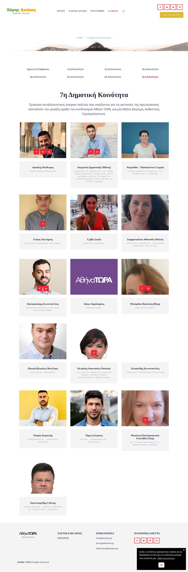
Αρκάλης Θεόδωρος (43, 167)
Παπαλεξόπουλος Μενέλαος (43, 368)
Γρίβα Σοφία (94, 239)
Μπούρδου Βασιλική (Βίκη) (145, 303)
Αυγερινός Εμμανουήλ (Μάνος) (94, 167)
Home (80, 38)
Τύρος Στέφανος (94, 435)
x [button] (184, 550)
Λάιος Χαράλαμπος (94, 303)
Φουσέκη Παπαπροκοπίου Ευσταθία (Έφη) (145, 437)
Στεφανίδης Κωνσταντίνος (145, 368)
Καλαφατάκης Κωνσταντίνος (43, 303)
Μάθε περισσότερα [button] (165, 558)
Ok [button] (161, 565)
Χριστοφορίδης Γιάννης (43, 502)
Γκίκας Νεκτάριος (43, 239)
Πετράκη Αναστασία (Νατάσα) (94, 368)
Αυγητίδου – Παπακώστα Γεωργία (145, 167)
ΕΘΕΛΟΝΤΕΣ (63, 538)
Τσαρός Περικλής (42, 435)
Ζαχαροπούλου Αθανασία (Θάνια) (145, 239)
